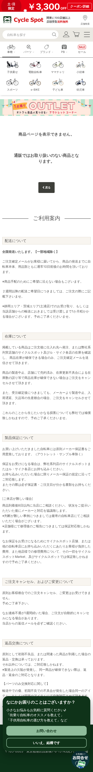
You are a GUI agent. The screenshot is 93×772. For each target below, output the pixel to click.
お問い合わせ (46, 731)
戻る (47, 187)
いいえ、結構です (46, 743)
